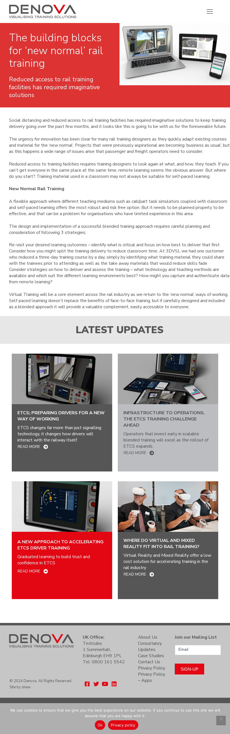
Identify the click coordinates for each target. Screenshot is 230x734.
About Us (147, 637)
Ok (100, 725)
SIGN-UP (189, 669)
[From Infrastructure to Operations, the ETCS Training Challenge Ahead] (168, 379)
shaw (26, 687)
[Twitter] (96, 684)
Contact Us (149, 662)
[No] (221, 720)
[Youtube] (105, 684)
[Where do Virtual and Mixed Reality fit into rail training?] (168, 506)
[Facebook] (87, 684)
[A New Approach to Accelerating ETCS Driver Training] (62, 506)
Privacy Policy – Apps (151, 677)
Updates (146, 649)
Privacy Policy (151, 668)
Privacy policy (123, 725)
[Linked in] (114, 684)
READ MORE (29, 446)
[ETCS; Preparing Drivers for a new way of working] (62, 379)
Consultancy (150, 643)
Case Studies (151, 656)
